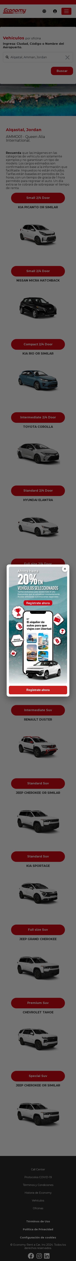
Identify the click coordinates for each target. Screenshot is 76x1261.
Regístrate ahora (38, 690)
